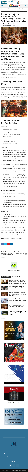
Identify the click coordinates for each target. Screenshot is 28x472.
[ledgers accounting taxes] (14, 374)
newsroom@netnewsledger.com (17, 456)
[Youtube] (17, 465)
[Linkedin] (11, 244)
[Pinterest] (8, 244)
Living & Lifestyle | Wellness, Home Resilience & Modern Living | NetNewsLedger (14, 11)
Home (2, 8)
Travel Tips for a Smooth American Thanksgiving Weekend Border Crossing (17, 313)
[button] (2, 5)
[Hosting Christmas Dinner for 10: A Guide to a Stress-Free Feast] (4, 306)
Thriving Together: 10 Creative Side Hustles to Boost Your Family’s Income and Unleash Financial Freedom (7, 254)
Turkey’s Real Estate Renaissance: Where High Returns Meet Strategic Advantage (17, 300)
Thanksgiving (7, 238)
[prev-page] (2, 318)
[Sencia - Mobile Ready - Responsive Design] (14, 396)
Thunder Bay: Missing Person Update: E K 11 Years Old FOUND (20, 253)
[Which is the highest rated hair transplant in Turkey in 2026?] (4, 288)
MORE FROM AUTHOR (16, 276)
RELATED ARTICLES (6, 276)
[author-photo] (14, 268)
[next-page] (4, 318)
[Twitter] (5, 244)
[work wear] (14, 352)
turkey (20, 238)
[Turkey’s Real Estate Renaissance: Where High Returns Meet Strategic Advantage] (4, 300)
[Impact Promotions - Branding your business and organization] (14, 416)
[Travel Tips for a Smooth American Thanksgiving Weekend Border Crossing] (4, 313)
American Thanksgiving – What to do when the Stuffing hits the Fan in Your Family (17, 294)
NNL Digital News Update (7, 25)
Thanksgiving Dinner (14, 238)
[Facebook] (2, 244)
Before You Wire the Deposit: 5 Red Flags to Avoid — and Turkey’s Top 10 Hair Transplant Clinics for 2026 (17, 281)
